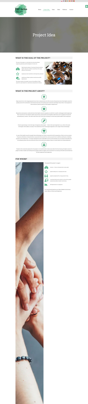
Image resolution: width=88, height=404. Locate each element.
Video (58, 9)
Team (53, 9)
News (39, 9)
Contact (71, 9)
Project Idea (46, 9)
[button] (86, 6)
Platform (64, 9)
